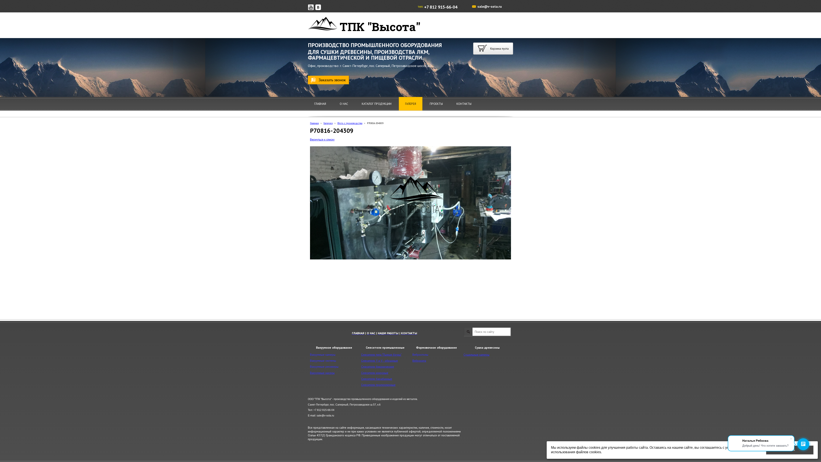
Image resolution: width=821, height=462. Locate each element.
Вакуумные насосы (322, 373)
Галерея (328, 123)
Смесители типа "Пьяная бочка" (381, 355)
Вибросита (419, 361)
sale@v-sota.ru (489, 6)
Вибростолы (420, 355)
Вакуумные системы (323, 361)
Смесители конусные (374, 373)
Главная (314, 123)
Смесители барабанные (376, 379)
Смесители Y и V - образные (379, 361)
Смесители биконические (377, 367)
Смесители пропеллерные (378, 385)
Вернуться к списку (322, 139)
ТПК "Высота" (380, 26)
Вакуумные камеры (322, 355)
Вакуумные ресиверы (324, 367)
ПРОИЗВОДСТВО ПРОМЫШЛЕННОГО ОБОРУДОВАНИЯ (375, 45)
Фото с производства (349, 123)
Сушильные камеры (476, 355)
